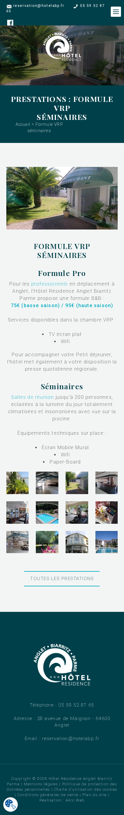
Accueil (23, 124)
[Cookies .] (10, 805)
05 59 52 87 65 (76, 705)
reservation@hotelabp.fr (38, 6)
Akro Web (75, 800)
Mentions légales (41, 784)
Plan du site (94, 795)
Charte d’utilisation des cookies (85, 789)
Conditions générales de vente (47, 795)
